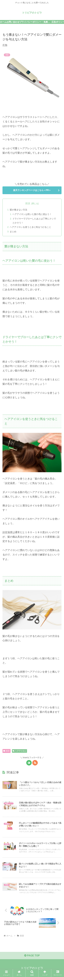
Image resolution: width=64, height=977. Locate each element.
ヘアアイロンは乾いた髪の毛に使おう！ (32, 214)
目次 (27, 203)
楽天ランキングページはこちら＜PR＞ (32, 190)
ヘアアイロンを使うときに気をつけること (30, 227)
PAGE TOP (33, 955)
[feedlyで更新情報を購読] (29, 762)
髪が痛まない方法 (18, 209)
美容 (8, 751)
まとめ (13, 231)
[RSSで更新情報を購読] (35, 762)
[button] (57, 606)
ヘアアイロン (20, 751)
